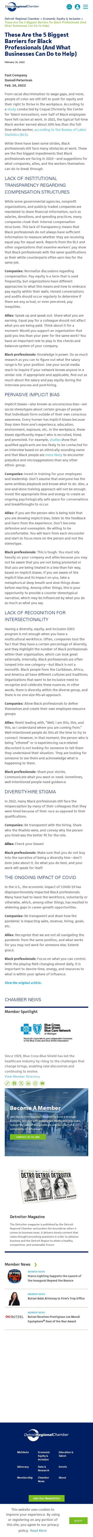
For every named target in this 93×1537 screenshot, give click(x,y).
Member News (36, 1271)
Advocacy (23, 1466)
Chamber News (43, 1479)
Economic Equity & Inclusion (44, 1455)
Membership (25, 1477)
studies (55, 440)
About (62, 1477)
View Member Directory (22, 1076)
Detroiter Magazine (27, 1217)
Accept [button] (78, 1520)
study (11, 109)
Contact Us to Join (28, 1137)
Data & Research (43, 1468)
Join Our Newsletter (46, 1498)
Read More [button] (38, 1531)
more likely (53, 455)
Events (63, 1466)
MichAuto (23, 1452)
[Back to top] (82, 1434)
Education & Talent (66, 1453)
